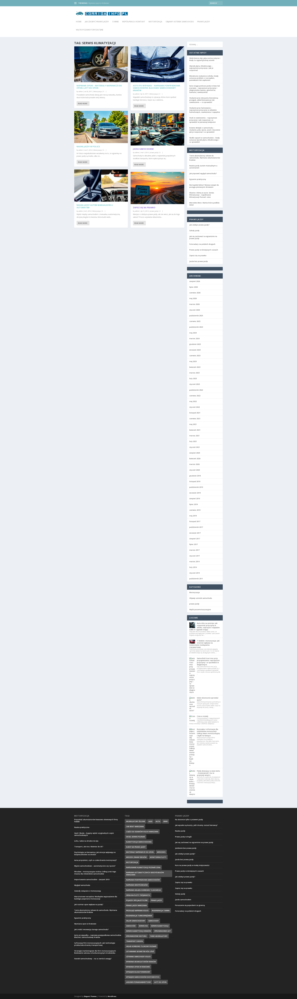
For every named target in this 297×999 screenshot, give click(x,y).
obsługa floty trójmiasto (138, 895)
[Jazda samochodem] (157, 129)
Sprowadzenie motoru (136, 936)
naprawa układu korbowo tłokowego (143, 890)
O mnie (115, 22)
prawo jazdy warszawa (136, 905)
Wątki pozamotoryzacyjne (89, 30)
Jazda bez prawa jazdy (198, 261)
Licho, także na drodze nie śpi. (86, 841)
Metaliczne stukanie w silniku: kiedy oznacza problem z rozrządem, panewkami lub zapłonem (203, 78)
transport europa (134, 941)
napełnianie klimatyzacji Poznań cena (143, 867)
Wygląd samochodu (82, 885)
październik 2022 (196, 390)
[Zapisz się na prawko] (157, 188)
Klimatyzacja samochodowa (139, 842)
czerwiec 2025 (194, 321)
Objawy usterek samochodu (180, 22)
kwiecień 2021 (194, 430)
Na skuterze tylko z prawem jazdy (189, 819)
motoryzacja (132, 862)
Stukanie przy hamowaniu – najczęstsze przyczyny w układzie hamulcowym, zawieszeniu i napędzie (204, 110)
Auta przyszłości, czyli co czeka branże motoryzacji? (95, 860)
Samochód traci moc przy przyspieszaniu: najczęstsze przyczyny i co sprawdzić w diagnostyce (208, 661)
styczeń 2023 (194, 384)
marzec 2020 (194, 464)
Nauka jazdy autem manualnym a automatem (95, 206)
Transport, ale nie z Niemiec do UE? (88, 846)
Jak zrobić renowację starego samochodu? (91, 929)
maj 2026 (193, 298)
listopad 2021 (194, 413)
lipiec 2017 (193, 544)
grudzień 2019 (195, 476)
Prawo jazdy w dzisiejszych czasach (203, 250)
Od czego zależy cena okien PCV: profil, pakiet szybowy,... (109, 3)
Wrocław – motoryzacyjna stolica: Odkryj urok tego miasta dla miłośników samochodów (95, 872)
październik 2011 (196, 578)
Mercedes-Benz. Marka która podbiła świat (204, 204)
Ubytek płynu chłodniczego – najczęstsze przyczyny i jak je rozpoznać (201, 68)
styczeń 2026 (194, 310)
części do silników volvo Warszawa (142, 831)
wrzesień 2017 (195, 533)
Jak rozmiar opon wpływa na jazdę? (88, 904)
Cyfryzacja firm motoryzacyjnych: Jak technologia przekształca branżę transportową (94, 944)
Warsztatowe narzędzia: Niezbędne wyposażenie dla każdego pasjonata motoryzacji (95, 897)
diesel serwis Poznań (135, 837)
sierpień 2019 (194, 498)
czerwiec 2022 (194, 396)
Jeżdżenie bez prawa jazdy (185, 848)
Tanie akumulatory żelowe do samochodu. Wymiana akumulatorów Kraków (204, 158)
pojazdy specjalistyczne (137, 900)
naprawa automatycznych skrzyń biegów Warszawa (145, 873)
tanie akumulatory (158, 936)
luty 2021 (193, 441)
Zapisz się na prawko (144, 207)
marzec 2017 (194, 550)
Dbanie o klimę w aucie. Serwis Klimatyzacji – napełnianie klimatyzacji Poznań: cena (201, 195)
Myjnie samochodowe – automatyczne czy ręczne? (94, 866)
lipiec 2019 (193, 504)
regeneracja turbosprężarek (139, 916)
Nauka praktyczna (81, 827)
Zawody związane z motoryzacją (87, 891)
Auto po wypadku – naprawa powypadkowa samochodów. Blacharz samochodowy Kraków (156, 88)
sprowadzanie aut (162, 931)
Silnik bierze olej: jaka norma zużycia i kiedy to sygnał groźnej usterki (204, 59)
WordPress (112, 996)
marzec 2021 (194, 436)
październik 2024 (196, 327)
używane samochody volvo (138, 956)
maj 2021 (193, 424)
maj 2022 (193, 401)
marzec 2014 (194, 561)
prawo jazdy (203, 22)
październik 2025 (196, 315)
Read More (82, 103)
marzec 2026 (194, 304)
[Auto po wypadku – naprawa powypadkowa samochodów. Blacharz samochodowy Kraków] (157, 64)
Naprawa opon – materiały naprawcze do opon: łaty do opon (99, 86)
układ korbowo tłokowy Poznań (141, 946)
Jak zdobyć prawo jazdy (97, 22)
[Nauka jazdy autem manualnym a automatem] (101, 185)
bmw (165, 821)
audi (150, 821)
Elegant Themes (90, 996)
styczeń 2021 (194, 447)
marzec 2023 (194, 373)
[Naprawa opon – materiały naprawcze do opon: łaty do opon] (101, 64)
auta (158, 821)
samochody (153, 921)
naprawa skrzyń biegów (137, 885)
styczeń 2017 (194, 556)
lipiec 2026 (193, 287)
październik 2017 (196, 527)
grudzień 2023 (195, 344)
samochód (131, 926)
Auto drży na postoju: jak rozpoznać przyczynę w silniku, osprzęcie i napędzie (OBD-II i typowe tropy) (204, 626)
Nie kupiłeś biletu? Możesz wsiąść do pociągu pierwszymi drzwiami (204, 186)
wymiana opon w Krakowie (138, 967)
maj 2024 (193, 333)
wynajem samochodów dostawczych (142, 977)
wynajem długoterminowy (138, 972)
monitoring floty (158, 857)
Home (78, 22)
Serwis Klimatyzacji (159, 926)
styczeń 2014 (194, 573)
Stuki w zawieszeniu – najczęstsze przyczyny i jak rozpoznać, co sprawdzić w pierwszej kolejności (203, 120)
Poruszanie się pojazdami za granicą (190, 905)
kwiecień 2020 (194, 458)
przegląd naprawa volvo (137, 910)
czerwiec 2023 (194, 355)
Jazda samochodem (143, 149)
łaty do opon (160, 982)
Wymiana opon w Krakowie (85, 924)
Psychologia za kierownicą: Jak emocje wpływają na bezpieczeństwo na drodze (95, 853)
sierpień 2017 (194, 539)
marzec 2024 (194, 338)
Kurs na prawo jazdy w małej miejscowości (192, 865)
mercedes (161, 852)
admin (81, 92)
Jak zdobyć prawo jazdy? (199, 225)
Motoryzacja (155, 22)
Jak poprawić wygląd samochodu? (203, 173)
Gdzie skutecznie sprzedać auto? (207, 699)
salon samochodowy (135, 921)
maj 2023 (193, 361)
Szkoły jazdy (194, 230)
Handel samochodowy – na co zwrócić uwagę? (92, 959)
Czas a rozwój (202, 716)
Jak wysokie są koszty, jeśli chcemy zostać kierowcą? (196, 825)
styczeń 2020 (194, 470)
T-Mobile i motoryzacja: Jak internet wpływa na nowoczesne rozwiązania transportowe (204, 644)
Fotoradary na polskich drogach (202, 244)
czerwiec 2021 (194, 418)
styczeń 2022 (194, 407)
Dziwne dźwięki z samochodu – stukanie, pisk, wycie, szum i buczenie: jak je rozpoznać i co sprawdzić (204, 130)
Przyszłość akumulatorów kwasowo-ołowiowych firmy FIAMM (96, 820)
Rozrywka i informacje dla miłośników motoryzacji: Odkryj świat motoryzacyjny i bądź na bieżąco (208, 732)
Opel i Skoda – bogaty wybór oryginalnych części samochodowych (94, 834)
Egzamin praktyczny (197, 179)
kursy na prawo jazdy (135, 847)
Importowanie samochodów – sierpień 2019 (91, 879)
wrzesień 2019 (195, 493)
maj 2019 (193, 516)
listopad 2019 (194, 481)
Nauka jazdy (180, 831)
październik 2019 (196, 487)
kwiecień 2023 (194, 367)
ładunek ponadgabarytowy (138, 982)
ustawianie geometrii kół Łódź (140, 951)
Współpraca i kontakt (133, 22)
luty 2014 (193, 567)
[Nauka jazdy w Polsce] (101, 127)
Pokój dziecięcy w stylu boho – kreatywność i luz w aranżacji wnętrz (208, 773)
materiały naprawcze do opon (140, 852)
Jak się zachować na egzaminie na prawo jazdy (203, 237)
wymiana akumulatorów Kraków (141, 962)
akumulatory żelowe (135, 821)
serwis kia (143, 926)
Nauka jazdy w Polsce (88, 146)
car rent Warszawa (135, 826)
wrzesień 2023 (195, 350)
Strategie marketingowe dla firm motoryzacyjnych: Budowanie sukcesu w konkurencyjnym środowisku (95, 952)
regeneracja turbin (160, 910)
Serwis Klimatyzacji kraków (138, 931)
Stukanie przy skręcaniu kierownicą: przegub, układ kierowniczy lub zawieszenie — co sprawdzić (203, 100)
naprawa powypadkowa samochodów (143, 880)
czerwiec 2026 (194, 293)
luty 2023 (193, 378)
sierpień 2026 (194, 281)
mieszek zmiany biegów (136, 857)
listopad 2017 (194, 521)
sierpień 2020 (194, 453)
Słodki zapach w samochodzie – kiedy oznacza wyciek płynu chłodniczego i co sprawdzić (204, 140)
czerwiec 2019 (194, 510)
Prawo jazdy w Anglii (183, 837)
